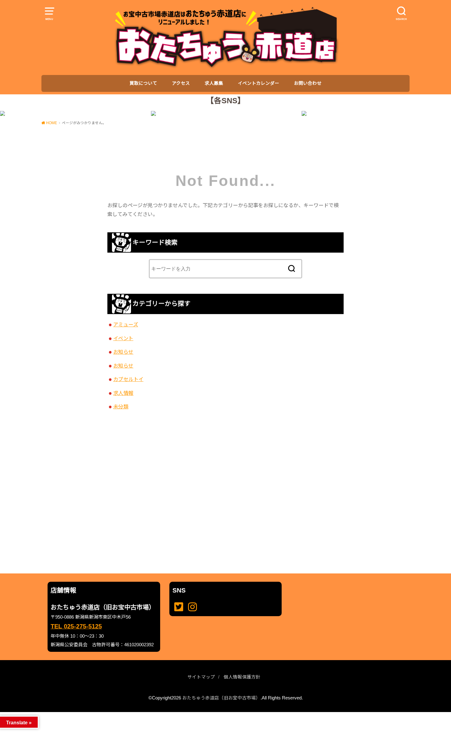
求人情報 (123, 393)
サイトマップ (201, 677)
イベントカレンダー (258, 83)
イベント (123, 338)
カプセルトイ (128, 379)
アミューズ (125, 324)
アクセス (181, 83)
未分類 (120, 406)
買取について (143, 83)
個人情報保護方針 (242, 677)
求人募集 (214, 83)
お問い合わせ (308, 83)
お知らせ (123, 352)
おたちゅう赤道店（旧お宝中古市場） (221, 697)
